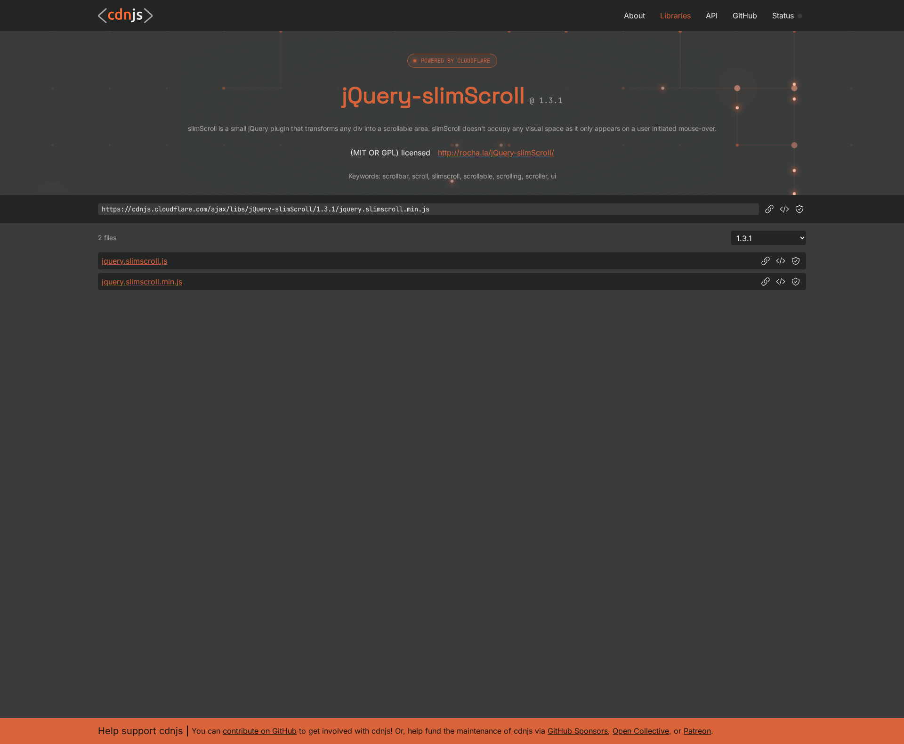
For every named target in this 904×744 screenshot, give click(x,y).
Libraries (675, 15)
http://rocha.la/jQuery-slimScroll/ (496, 152)
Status (783, 15)
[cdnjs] (125, 15)
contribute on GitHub (260, 731)
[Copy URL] (769, 209)
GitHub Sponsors (578, 731)
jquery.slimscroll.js (134, 261)
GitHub (745, 15)
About (634, 15)
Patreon (697, 731)
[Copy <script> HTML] (784, 209)
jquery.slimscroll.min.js (142, 281)
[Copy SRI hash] (799, 209)
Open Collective (641, 731)
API (712, 15)
